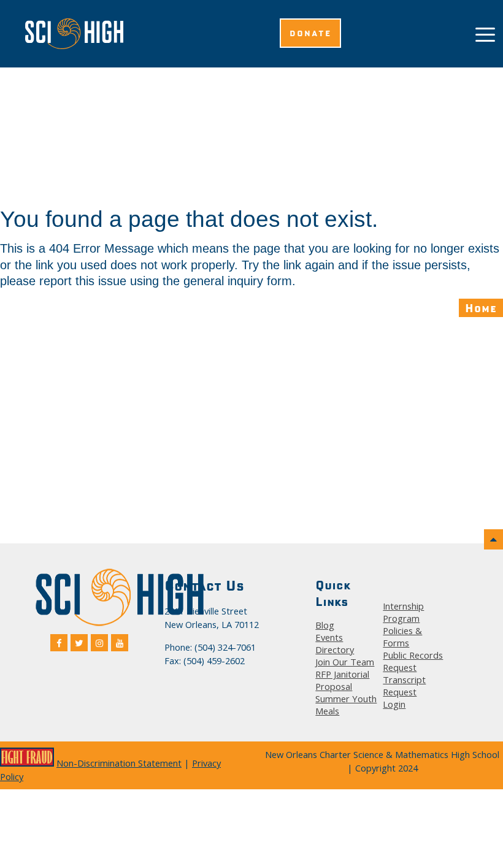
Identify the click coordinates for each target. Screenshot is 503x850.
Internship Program (403, 612)
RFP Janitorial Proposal (342, 680)
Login (394, 704)
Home (481, 308)
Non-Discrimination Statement (119, 763)
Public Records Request (413, 661)
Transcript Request (404, 685)
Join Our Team (344, 662)
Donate (310, 33)
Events (329, 637)
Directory (334, 649)
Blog (324, 625)
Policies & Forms (402, 636)
